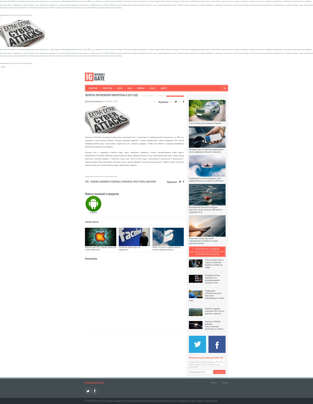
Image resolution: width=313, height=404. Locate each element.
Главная (161, 96)
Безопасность (127, 181)
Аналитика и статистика (109, 181)
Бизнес (120, 88)
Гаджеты (163, 88)
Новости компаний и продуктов (102, 194)
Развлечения (107, 88)
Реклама (225, 382)
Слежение (94, 181)
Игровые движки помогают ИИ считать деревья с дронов (214, 311)
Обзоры (152, 88)
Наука (129, 88)
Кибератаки (151, 181)
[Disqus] (134, 291)
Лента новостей (148, 96)
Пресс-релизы (139, 181)
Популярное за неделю (207, 249)
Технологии (92, 88)
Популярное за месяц (207, 254)
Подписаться (219, 372)
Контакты (214, 382)
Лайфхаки (141, 88)
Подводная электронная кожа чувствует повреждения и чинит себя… (206, 296)
